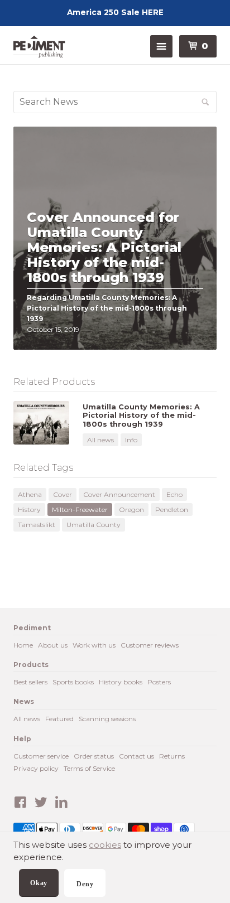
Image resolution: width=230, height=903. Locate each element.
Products (31, 664)
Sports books (73, 682)
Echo (174, 494)
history (29, 509)
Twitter (40, 802)
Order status (94, 756)
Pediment (41, 47)
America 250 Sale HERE (115, 12)
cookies (105, 844)
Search (215, 106)
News (23, 701)
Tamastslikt (36, 524)
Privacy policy (36, 768)
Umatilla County (93, 524)
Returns (172, 756)
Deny (84, 884)
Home (23, 645)
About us (53, 645)
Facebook (20, 802)
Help (22, 739)
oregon (131, 509)
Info (131, 440)
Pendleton (171, 509)
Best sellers (30, 682)
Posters (159, 682)
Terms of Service (89, 768)
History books (120, 682)
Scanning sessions (107, 718)
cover (62, 494)
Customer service (41, 756)
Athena (30, 494)
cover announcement (119, 494)
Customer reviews (150, 645)
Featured (59, 718)
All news (100, 440)
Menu (161, 46)
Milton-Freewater (80, 509)
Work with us (94, 645)
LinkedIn (61, 802)
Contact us (136, 756)
